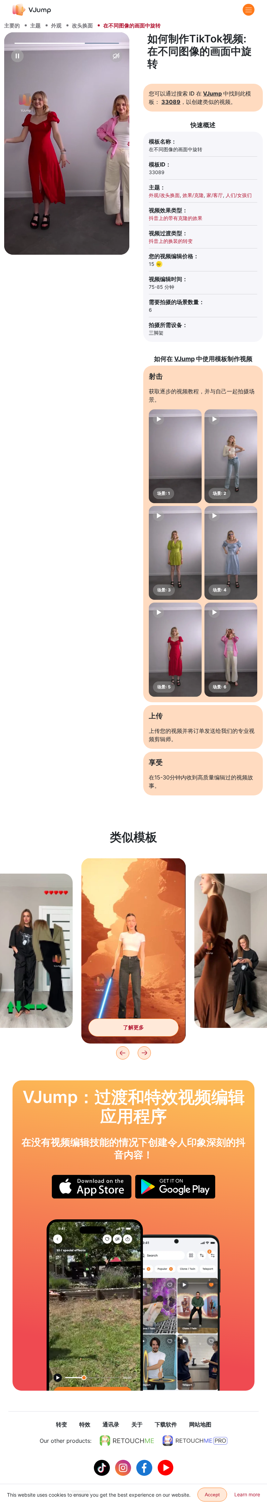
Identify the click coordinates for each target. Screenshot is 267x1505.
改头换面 (82, 25)
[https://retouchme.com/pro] (195, 1441)
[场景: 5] (175, 649)
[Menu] (248, 10)
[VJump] (32, 9)
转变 (61, 1424)
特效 (84, 1424)
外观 (56, 25)
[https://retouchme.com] (127, 1441)
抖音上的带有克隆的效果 (175, 218)
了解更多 (133, 1027)
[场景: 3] (175, 553)
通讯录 (111, 1424)
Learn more (247, 1494)
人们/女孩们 (239, 195)
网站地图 (200, 1424)
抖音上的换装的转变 (171, 241)
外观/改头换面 (164, 195)
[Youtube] (165, 1467)
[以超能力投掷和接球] (95, 1305)
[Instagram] (124, 1467)
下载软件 (166, 1424)
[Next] (144, 1053)
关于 (137, 1424)
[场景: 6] (230, 649)
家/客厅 (215, 195)
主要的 (12, 25)
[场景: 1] (175, 456)
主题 (35, 25)
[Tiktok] (103, 1467)
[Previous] (122, 1053)
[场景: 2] (230, 456)
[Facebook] (145, 1467)
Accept (212, 1494)
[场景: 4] (230, 553)
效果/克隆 (193, 195)
